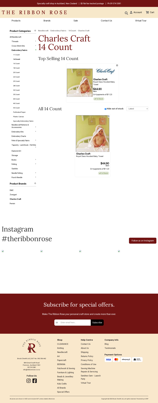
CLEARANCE (62, 344)
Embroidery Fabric (19, 50)
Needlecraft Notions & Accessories (20, 126)
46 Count (16, 103)
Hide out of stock (115, 109)
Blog (107, 344)
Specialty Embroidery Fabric (23, 121)
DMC (12, 190)
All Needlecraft (15, 37)
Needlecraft (43, 31)
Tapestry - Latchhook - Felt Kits (24, 145)
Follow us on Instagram (143, 240)
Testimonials (110, 348)
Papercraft (61, 360)
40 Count (16, 99)
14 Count (16, 59)
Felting (14, 164)
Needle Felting (17, 173)
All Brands (61, 388)
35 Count (16, 94)
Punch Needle (17, 177)
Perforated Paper (19, 112)
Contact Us (106, 20)
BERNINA (61, 364)
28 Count (16, 86)
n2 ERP (146, 399)
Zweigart (13, 195)
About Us (85, 348)
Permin (12, 204)
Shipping (84, 352)
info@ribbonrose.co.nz (31, 370)
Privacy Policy (87, 360)
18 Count (16, 68)
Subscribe (97, 322)
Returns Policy (87, 356)
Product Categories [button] (20, 31)
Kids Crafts (62, 384)
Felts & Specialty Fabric (21, 141)
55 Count (16, 108)
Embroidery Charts (19, 136)
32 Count (16, 90)
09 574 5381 (115, 3)
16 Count (16, 63)
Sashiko (15, 169)
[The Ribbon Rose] (33, 12)
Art (58, 356)
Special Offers (63, 392)
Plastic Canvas (18, 117)
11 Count (16, 55)
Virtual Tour (140, 20)
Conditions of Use (88, 364)
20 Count (16, 72)
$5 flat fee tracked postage (92, 3)
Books (14, 160)
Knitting (60, 348)
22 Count (16, 77)
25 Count (16, 81)
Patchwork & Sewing (66, 368)
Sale (76, 20)
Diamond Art (16, 151)
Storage (15, 155)
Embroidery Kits (18, 132)
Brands (47, 20)
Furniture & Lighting (65, 372)
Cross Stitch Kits (18, 46)
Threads (15, 41)
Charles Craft (15, 199)
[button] (136, 12)
